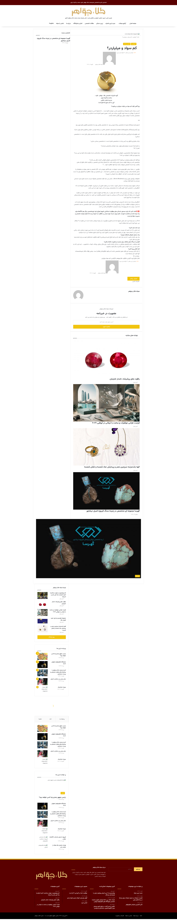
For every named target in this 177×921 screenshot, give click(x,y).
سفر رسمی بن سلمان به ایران (58, 679)
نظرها (40, 719)
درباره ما (68, 23)
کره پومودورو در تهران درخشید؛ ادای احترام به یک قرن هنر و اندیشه (58, 595)
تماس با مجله (60, 23)
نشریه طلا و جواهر (39, 916)
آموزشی (134, 37)
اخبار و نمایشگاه (77, 23)
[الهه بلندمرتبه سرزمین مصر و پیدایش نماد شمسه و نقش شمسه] (42, 628)
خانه (138, 37)
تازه (50, 719)
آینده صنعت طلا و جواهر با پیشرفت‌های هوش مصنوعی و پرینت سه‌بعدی (58, 672)
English (51, 23)
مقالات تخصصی (89, 23)
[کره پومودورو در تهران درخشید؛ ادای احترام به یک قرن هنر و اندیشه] (42, 595)
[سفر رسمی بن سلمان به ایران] (42, 681)
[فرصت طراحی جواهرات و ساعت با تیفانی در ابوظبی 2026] (42, 612)
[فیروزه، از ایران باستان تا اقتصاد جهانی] (42, 839)
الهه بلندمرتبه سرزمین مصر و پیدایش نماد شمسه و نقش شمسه (58, 628)
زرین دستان (99, 23)
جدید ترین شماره (110, 23)
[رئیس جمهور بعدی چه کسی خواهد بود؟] (42, 656)
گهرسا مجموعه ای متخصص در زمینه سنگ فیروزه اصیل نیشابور (53, 39)
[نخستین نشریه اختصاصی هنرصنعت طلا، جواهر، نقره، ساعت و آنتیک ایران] (88, 11)
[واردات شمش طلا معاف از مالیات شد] (42, 847)
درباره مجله (136, 916)
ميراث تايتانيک (62, 687)
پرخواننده (62, 719)
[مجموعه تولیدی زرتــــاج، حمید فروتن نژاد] (42, 620)
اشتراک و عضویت (119, 916)
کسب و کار (127, 44)
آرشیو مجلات (122, 23)
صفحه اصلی (133, 23)
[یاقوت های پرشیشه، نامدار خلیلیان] (42, 604)
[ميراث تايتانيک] (42, 689)
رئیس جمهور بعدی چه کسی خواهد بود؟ (52, 797)
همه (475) (51, 637)
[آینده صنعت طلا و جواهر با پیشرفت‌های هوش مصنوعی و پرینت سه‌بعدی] (42, 672)
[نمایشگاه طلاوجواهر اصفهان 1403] (42, 664)
